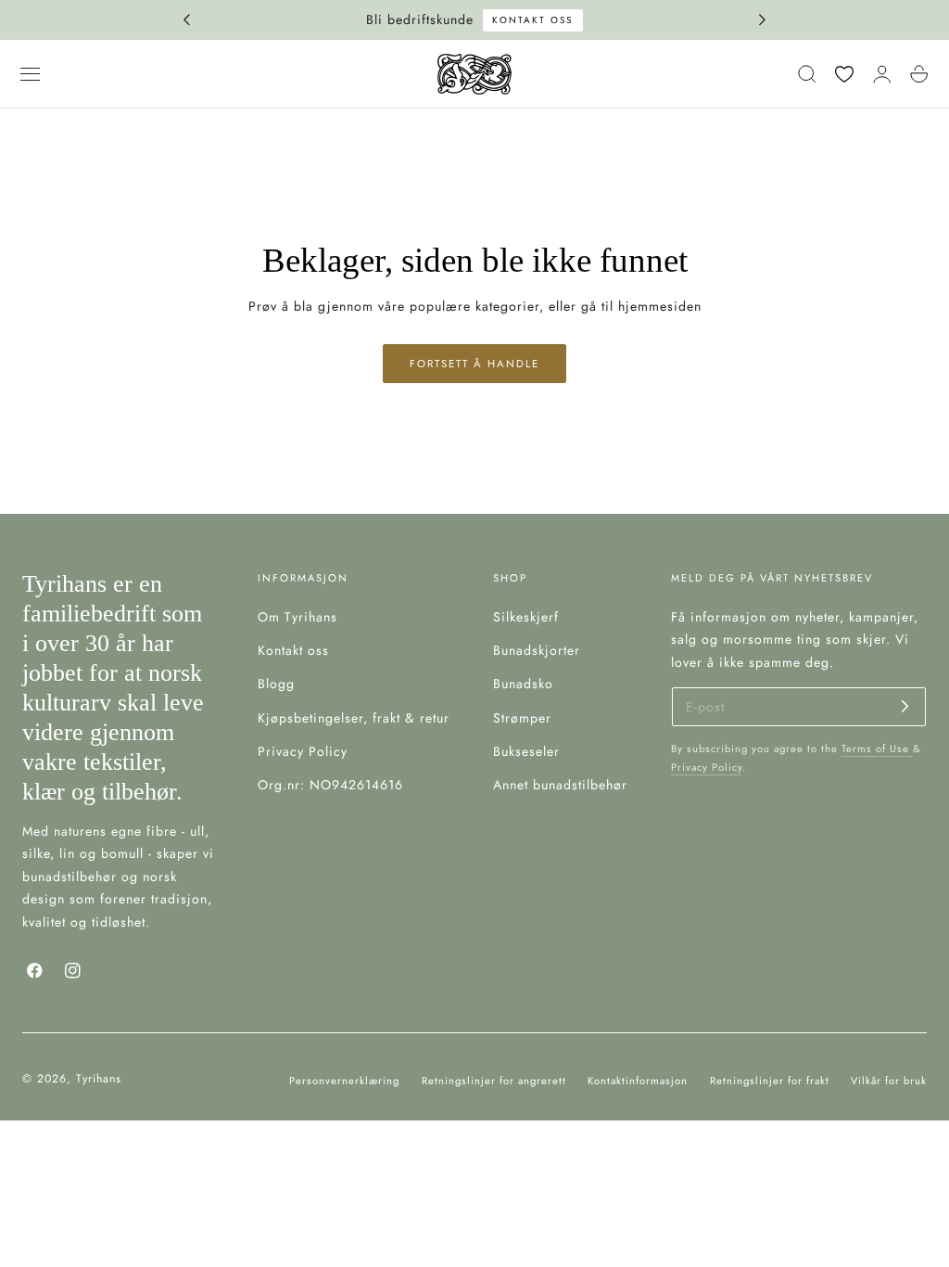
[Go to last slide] (186, 20)
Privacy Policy (303, 751)
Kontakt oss (229, 20)
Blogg (276, 683)
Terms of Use (877, 748)
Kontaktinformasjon (638, 1080)
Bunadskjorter (536, 650)
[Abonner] (905, 705)
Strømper (522, 717)
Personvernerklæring (344, 1080)
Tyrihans (98, 1078)
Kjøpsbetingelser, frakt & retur (353, 717)
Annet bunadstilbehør (560, 784)
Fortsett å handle (474, 363)
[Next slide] (762, 20)
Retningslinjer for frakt (769, 1080)
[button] (30, 74)
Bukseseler (526, 751)
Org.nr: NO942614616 (330, 784)
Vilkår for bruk (889, 1080)
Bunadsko (523, 683)
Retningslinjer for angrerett (494, 1080)
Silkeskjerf (526, 617)
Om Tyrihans (297, 617)
